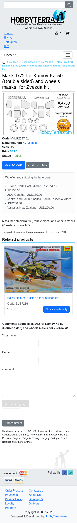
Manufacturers (12, 142)
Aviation (13, 61)
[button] (51, 33)
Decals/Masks (29, 61)
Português (10, 41)
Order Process (14, 490)
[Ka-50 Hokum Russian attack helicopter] (38, 269)
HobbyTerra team (56, 516)
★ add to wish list (37, 165)
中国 (6, 46)
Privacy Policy (14, 499)
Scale (6, 147)
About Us (35, 494)
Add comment (13, 423)
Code (5, 138)
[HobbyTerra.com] (38, 15)
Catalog (10, 55)
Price (5, 151)
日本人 (8, 37)
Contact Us (36, 490)
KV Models (47, 61)
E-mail (6, 352)
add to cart (13, 165)
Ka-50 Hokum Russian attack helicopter (32, 297)
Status (6, 155)
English (8, 33)
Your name (9, 335)
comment (8, 369)
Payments (11, 494)
